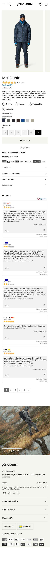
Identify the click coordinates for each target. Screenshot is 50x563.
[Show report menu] (44, 230)
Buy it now (25, 148)
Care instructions (8, 179)
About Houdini (8, 510)
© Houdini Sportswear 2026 (12, 534)
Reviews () (7, 85)
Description (6, 168)
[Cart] (46, 4)
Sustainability (7, 185)
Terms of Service (10, 489)
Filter (7, 196)
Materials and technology (11, 174)
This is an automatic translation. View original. (18, 261)
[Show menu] (3, 4)
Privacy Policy (41, 487)
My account (7, 518)
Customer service (10, 501)
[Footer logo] (10, 464)
